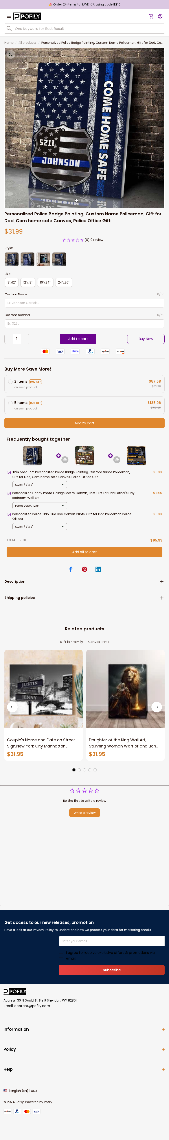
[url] (48, 1102)
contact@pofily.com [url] (32, 1005)
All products (27, 42)
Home (9, 42)
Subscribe (112, 970)
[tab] (76, 200)
